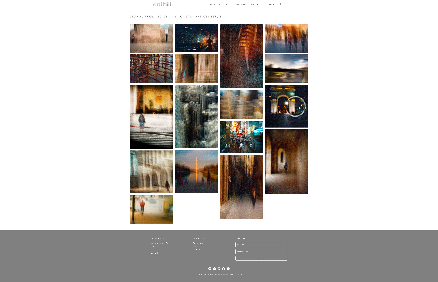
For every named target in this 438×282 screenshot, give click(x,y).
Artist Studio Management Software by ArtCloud (226, 274)
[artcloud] (209, 268)
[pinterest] (214, 268)
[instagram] (223, 268)
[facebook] (228, 268)
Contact (154, 253)
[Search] (281, 4)
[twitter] (219, 268)
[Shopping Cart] (284, 4)
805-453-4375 (157, 249)
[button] (214, 4)
